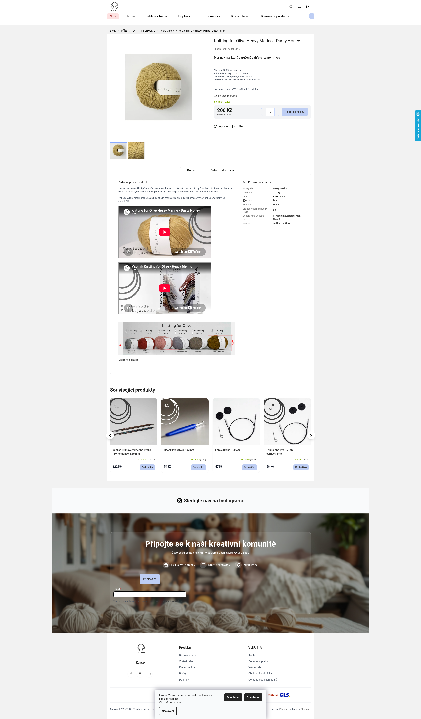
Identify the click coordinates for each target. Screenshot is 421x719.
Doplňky (184, 679)
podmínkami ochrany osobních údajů (163, 601)
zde (179, 702)
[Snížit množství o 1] (263, 112)
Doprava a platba (258, 661)
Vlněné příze (186, 661)
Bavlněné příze (187, 655)
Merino (276, 204)
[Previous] (110, 435)
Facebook (131, 674)
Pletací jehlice (187, 667)
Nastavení (168, 711)
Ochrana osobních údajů (262, 679)
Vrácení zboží (256, 667)
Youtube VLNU (149, 674)
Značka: (227, 49)
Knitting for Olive (282, 223)
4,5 (274, 210)
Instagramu (231, 501)
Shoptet (284, 709)
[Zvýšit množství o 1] (276, 112)
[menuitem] (113, 16)
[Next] (311, 435)
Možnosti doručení (227, 95)
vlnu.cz (140, 674)
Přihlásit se (149, 579)
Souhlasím (253, 697)
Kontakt (253, 655)
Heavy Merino (280, 188)
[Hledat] (291, 6)
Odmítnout (233, 697)
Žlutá (275, 200)
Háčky (182, 673)
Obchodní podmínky (260, 673)
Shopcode (306, 709)
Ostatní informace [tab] (222, 170)
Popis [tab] (191, 170)
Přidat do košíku (294, 111)
